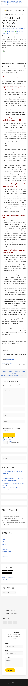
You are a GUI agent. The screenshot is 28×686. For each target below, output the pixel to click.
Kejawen (4, 544)
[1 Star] (2, 10)
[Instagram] (15, 622)
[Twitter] (5, 622)
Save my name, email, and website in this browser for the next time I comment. (14, 428)
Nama (7, 643)
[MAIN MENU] (25, 3)
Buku (3, 539)
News (3, 546)
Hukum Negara (6, 542)
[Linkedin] (10, 622)
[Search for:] (14, 458)
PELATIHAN (5, 549)
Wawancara (5, 556)
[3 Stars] (3, 10)
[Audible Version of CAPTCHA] (7, 439)
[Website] (14, 421)
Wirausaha (15, 28)
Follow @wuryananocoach (9, 579)
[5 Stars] (5, 10)
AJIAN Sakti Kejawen (7, 537)
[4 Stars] (4, 10)
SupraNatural (5, 554)
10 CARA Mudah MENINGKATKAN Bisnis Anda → (14, 375)
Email (7, 650)
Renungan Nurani (6, 551)
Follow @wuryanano (7, 577)
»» (11, 524)
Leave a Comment (7, 28)
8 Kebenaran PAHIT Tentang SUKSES (12, 476)
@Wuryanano (10, 359)
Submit (10, 670)
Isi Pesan (8, 657)
